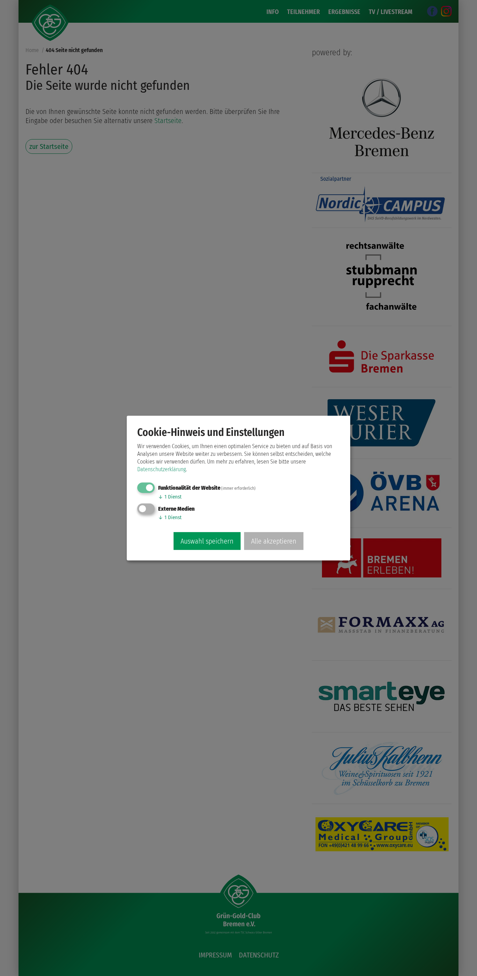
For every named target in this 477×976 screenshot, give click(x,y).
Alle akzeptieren (273, 541)
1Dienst (170, 497)
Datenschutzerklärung (161, 469)
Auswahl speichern (207, 541)
